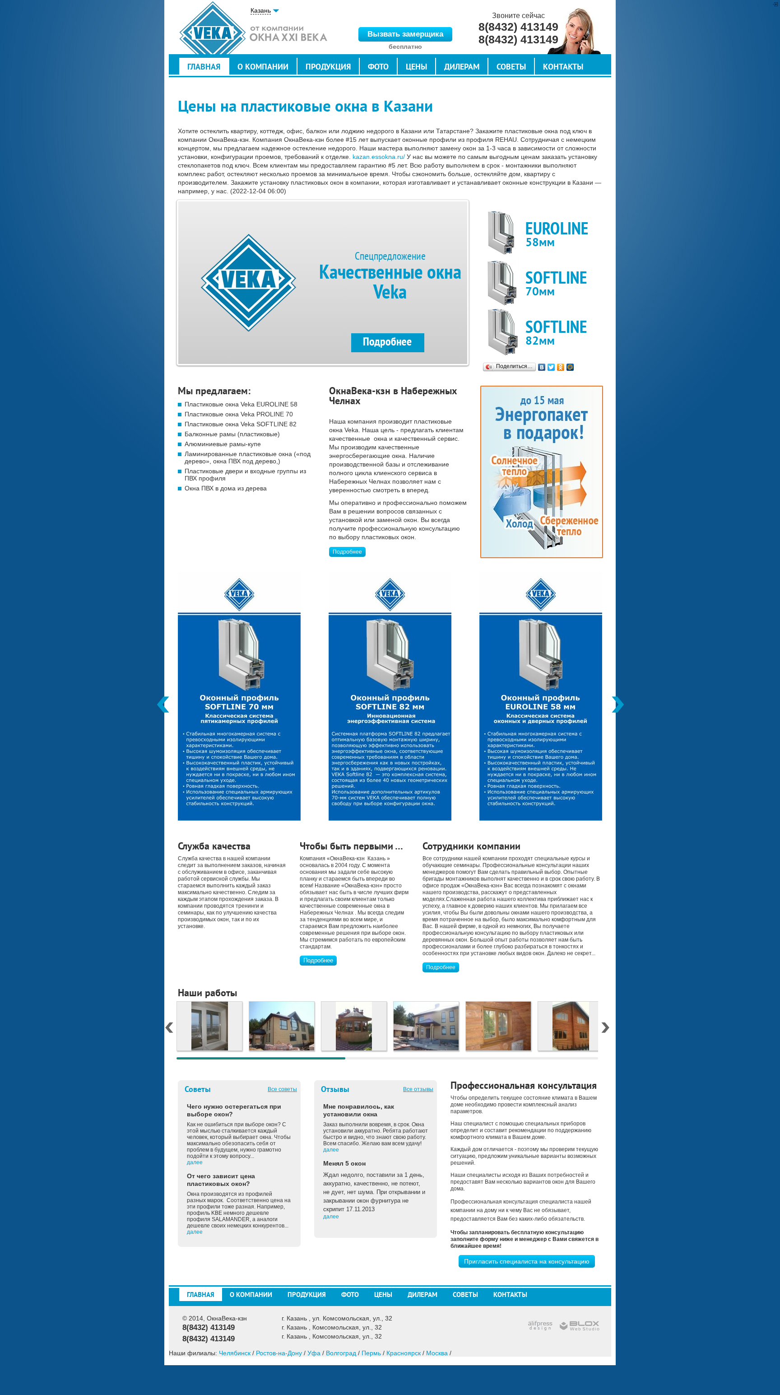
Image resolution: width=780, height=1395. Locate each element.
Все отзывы (418, 1089)
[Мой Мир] (570, 367)
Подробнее (347, 552)
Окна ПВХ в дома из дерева (226, 488)
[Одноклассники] (561, 367)
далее (195, 1162)
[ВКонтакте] (542, 367)
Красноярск (403, 1353)
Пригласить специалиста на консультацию (527, 1261)
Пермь (371, 1353)
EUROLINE (541, 233)
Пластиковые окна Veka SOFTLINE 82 (241, 424)
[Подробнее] (239, 818)
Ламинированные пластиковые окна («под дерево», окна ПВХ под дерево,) (248, 457)
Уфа (313, 1353)
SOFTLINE (541, 331)
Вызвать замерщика (405, 34)
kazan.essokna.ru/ (379, 156)
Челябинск (235, 1353)
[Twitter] (551, 367)
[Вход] (775, 4)
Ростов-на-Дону (279, 1353)
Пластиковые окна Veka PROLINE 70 (239, 414)
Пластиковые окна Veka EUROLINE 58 (241, 404)
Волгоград (341, 1353)
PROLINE (541, 282)
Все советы (282, 1089)
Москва (437, 1353)
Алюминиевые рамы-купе (223, 444)
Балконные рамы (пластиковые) (232, 434)
